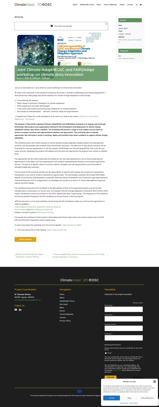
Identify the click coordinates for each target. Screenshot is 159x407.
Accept (111, 398)
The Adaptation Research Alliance (46, 207)
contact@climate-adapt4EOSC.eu (28, 300)
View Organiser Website (126, 58)
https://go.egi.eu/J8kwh (72, 225)
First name (109, 305)
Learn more (117, 370)
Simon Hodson (20, 210)
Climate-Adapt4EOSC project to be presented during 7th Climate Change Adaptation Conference (78, 255)
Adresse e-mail (111, 324)
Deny (129, 398)
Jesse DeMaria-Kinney (23, 207)
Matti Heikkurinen (37, 210)
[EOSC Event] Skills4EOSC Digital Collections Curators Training (29, 255)
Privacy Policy (124, 403)
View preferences (147, 398)
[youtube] (16, 310)
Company (109, 334)
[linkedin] (20, 310)
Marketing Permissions (113, 345)
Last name (109, 315)
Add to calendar (25, 239)
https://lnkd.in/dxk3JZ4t (57, 230)
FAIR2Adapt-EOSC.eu (44, 212)
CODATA (48, 210)
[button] (155, 382)
